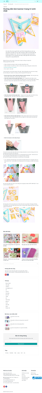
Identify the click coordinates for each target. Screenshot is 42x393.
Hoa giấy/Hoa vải (9, 288)
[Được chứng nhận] (37, 377)
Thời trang (8, 299)
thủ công (6, 352)
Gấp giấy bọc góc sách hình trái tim (29, 244)
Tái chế (7, 291)
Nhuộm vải (8, 307)
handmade (11, 352)
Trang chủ (5, 4)
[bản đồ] (8, 378)
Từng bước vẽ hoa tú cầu (14, 316)
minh (21, 352)
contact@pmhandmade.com (10, 379)
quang (19, 352)
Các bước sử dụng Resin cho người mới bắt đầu (18, 327)
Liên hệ (23, 374)
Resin (7, 306)
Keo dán (7, 294)
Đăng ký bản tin (21, 343)
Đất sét (7, 301)
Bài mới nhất (8, 283)
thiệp (15, 352)
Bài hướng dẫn (10, 4)
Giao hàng (23, 375)
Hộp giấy (7, 284)
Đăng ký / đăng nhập (34, 374)
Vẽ (6, 289)
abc (24, 352)
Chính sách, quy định (25, 377)
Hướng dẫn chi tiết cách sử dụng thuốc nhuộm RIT (19, 320)
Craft (7, 303)
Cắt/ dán (7, 304)
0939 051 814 (10, 381)
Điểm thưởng (33, 373)
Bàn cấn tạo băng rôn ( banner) (10, 67)
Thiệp (7, 296)
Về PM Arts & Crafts (25, 373)
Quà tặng (7, 293)
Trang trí (5, 6)
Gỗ (6, 298)
